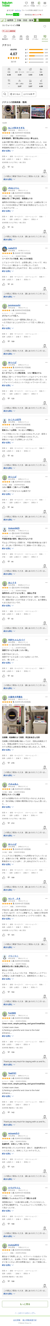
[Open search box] (5, 94)
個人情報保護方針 (29, 1320)
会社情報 (16, 1320)
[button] (9, 112)
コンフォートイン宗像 (11, 25)
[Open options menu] (46, 127)
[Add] (45, 26)
